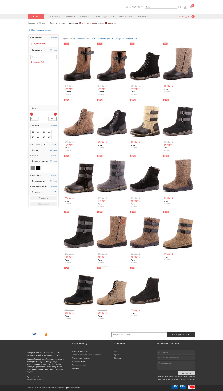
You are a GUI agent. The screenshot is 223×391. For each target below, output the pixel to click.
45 (33, 137)
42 (38, 132)
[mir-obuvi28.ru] (41, 7)
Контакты (75, 368)
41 (33, 132)
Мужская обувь (88, 23)
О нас (116, 351)
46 (38, 137)
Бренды (117, 355)
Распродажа (184, 17)
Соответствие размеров (81, 358)
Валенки (53, 23)
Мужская (43, 23)
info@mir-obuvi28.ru (36, 380)
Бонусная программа (80, 351)
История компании (79, 365)
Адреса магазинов (79, 362)
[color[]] (32, 168)
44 (49, 132)
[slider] (31, 114)
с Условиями (190, 379)
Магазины (143, 17)
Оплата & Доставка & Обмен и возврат (114, 17)
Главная (31, 23)
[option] (78, 62)
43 (44, 132)
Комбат (68, 92)
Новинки (70, 17)
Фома (133, 92)
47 (44, 137)
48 (49, 137)
